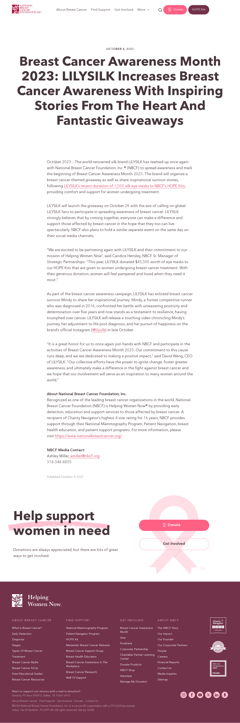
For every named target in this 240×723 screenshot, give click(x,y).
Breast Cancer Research (81, 672)
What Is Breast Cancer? (27, 628)
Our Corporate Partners (173, 645)
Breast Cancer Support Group (85, 651)
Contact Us (165, 668)
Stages (16, 645)
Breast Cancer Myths (25, 662)
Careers (163, 656)
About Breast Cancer (71, 9)
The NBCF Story (168, 628)
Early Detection (22, 634)
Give (123, 638)
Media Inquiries (167, 674)
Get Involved (123, 9)
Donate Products (131, 664)
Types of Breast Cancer (27, 651)
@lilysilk (98, 330)
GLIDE (90, 710)
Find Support (100, 9)
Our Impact (165, 634)
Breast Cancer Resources (28, 679)
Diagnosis (18, 639)
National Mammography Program (87, 628)
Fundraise (126, 643)
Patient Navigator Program (83, 634)
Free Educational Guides (27, 674)
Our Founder (166, 639)
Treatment (18, 656)
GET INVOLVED (132, 620)
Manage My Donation (133, 681)
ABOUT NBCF (168, 620)
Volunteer (126, 676)
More (141, 9)
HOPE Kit (72, 639)
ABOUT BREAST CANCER (32, 620)
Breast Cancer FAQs (25, 668)
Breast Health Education (81, 656)
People (162, 651)
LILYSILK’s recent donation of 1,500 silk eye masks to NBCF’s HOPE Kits (124, 186)
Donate (178, 9)
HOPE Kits (199, 9)
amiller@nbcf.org (85, 456)
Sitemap (163, 679)
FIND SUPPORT (78, 620)
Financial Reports (168, 662)
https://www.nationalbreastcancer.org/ (88, 436)
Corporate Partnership (134, 649)
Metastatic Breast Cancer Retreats (88, 645)
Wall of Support (76, 677)
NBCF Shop (127, 670)
